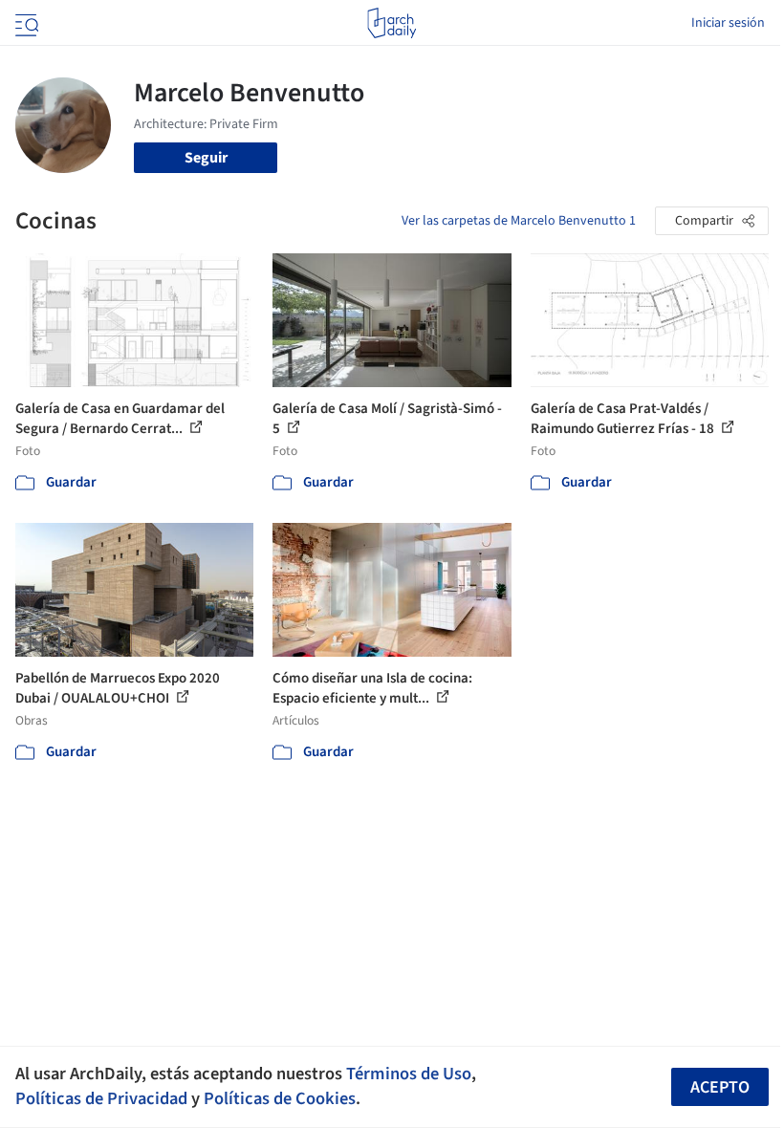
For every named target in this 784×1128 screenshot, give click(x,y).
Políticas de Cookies (280, 1098)
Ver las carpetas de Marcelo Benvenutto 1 (519, 221)
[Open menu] (24, 23)
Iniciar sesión (728, 23)
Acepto (720, 1087)
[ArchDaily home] (391, 23)
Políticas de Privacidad (101, 1098)
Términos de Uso (408, 1073)
